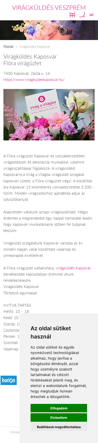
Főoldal (8, 46)
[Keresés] (82, 14)
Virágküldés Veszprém (49, 7)
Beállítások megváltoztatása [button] (59, 427)
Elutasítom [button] (58, 417)
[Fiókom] (91, 14)
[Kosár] (72, 14)
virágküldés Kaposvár (73, 268)
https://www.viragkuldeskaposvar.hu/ (33, 79)
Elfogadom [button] (58, 408)
